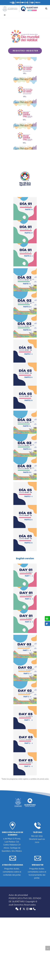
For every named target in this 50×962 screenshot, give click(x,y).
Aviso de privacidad (18, 895)
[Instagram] (27, 2)
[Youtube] (32, 2)
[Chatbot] (13, 2)
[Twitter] (22, 2)
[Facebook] (18, 2)
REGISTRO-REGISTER (25, 50)
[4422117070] (37, 2)
